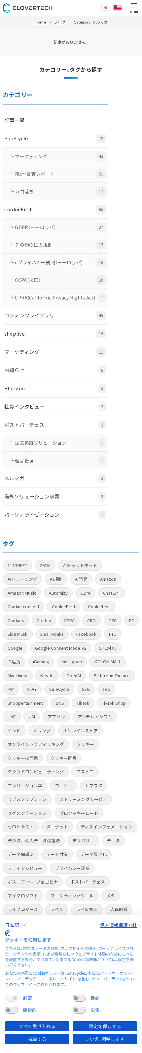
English (118, 7)
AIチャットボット (80, 565)
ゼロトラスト (21, 826)
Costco (44, 620)
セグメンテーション (27, 813)
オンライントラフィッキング (36, 744)
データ (113, 840)
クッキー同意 (64, 758)
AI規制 (56, 579)
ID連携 (14, 661)
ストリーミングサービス (83, 799)
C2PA (85, 593)
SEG (86, 689)
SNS (60, 703)
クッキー (85, 744)
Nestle (47, 675)
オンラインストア (80, 730)
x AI (31, 716)
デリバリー (83, 840)
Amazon (108, 579)
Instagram (72, 661)
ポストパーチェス (87, 882)
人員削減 (119, 909)
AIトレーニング (22, 579)
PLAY (32, 689)
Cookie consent (23, 606)
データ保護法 (21, 854)
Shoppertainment (25, 703)
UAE (12, 716)
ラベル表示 (87, 909)
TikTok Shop (114, 703)
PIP (11, 689)
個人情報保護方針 (118, 925)
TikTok (83, 703)
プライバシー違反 (72, 868)
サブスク (93, 785)
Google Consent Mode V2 (60, 648)
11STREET (17, 565)
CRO (91, 620)
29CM (45, 565)
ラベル (56, 909)
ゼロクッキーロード (79, 813)
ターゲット (57, 826)
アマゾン (56, 716)
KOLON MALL (107, 661)
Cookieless (99, 606)
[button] (15, 925)
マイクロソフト (23, 895)
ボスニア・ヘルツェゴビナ (33, 882)
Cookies (16, 620)
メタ (110, 895)
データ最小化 (94, 854)
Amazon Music (22, 593)
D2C (113, 620)
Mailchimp (18, 675)
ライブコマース (23, 909)
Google (15, 648)
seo (106, 689)
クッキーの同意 (23, 758)
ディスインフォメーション (106, 826)
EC (131, 620)
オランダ (42, 730)
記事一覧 (14, 119)
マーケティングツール (72, 895)
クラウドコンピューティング (36, 771)
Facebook (86, 634)
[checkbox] (11, 998)
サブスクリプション (27, 799)
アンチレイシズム (95, 716)
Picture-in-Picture (112, 675)
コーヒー (63, 785)
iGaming (41, 661)
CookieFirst (63, 606)
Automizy (58, 593)
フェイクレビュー (25, 868)
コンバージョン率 (25, 785)
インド (14, 730)
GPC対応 (107, 648)
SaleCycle (59, 689)
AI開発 (81, 579)
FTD (113, 634)
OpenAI (73, 675)
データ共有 (57, 854)
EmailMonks (52, 634)
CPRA (69, 620)
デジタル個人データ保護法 (34, 840)
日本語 (106, 7)
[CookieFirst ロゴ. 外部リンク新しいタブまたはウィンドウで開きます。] (7, 933)
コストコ (85, 771)
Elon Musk (18, 634)
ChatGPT (111, 593)
